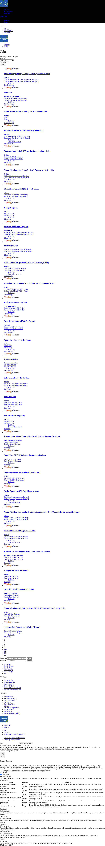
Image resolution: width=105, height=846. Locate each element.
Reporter (8, 711)
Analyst (8, 702)
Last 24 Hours (8, 666)
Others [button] (2, 839)
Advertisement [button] (4, 832)
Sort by (2, 58)
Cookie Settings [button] (5, 751)
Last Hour (7, 664)
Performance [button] (4, 816)
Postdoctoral (9, 709)
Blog (5, 730)
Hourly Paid (9, 684)
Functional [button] (3, 809)
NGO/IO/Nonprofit (11, 708)
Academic (9, 696)
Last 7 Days (8, 668)
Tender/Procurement (12, 690)
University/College (12, 713)
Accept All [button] (14, 751)
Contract (8, 680)
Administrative (10, 698)
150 (5, 653)
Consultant (9, 704)
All (5, 673)
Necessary (5, 774)
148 (5, 649)
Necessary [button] (3, 772)
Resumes (7, 13)
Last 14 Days (8, 670)
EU (6, 706)
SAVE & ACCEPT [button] (6, 845)
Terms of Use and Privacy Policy (14, 734)
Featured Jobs (8, 11)
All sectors (9, 700)
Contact (6, 732)
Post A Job (3, 17)
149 (5, 651)
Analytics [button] (3, 824)
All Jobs (6, 9)
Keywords (3, 658)
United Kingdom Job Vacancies (14, 738)
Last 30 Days (8, 671)
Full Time (9, 682)
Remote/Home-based (12, 688)
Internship (9, 686)
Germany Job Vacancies (12, 739)
